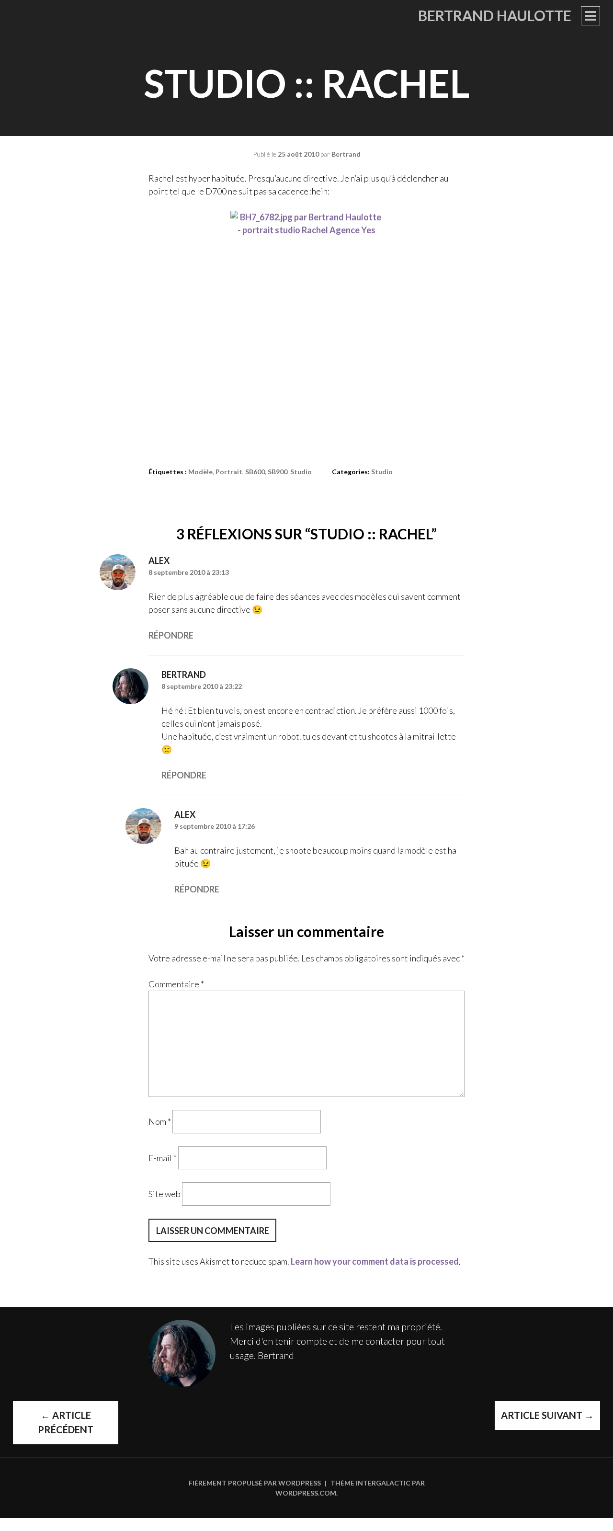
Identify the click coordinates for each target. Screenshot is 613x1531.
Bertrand (346, 154)
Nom (159, 1121)
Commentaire (176, 984)
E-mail (162, 1157)
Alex (159, 560)
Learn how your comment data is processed (375, 1261)
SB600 (255, 472)
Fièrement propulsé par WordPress (255, 1483)
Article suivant (547, 1415)
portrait (229, 472)
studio (301, 472)
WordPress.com (305, 1493)
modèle (200, 472)
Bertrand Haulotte (494, 15)
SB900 (277, 472)
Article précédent (65, 1422)
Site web (164, 1193)
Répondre (170, 635)
